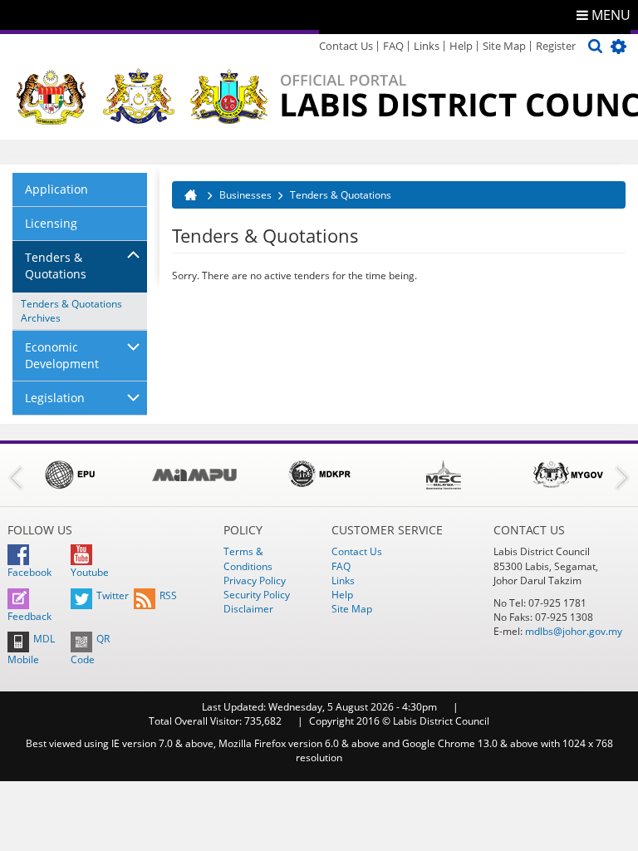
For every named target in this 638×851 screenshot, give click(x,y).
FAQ (393, 45)
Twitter (112, 595)
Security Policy (256, 595)
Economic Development (62, 355)
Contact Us (346, 45)
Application (56, 189)
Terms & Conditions (247, 558)
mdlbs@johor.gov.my (573, 631)
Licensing (51, 223)
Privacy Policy (254, 580)
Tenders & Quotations (55, 265)
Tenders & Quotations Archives (73, 311)
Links (426, 45)
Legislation (55, 398)
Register (556, 45)
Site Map (504, 45)
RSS (168, 595)
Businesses (245, 195)
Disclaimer (248, 609)
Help (461, 45)
